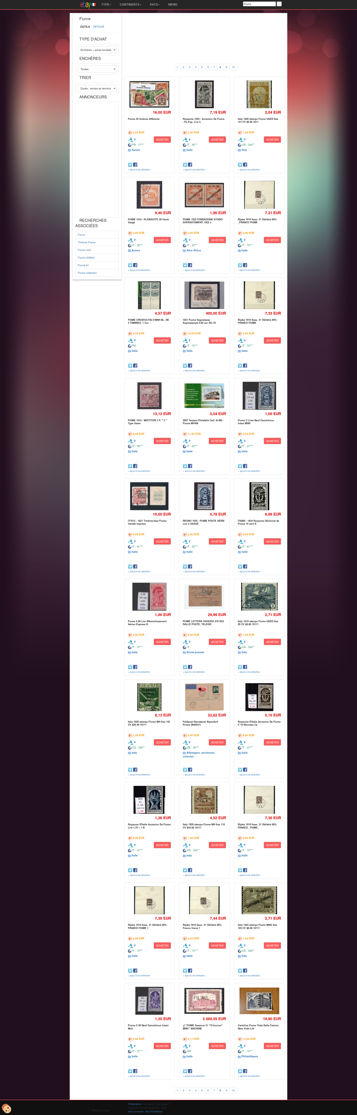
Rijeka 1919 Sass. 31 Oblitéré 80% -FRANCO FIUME (258, 321)
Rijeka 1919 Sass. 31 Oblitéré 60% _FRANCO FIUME (257, 220)
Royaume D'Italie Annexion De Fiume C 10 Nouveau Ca (259, 723)
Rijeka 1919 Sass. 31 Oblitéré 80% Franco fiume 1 (202, 926)
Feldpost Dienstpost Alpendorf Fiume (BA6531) (200, 723)
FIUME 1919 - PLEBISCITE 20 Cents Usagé (148, 220)
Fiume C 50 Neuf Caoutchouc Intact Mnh (148, 1026)
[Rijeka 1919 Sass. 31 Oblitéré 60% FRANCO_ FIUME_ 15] (259, 800)
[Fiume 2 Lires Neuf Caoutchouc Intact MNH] (259, 396)
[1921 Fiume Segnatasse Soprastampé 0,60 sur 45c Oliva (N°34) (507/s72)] (204, 295)
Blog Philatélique (154, 1111)
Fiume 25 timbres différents (144, 119)
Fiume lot (83, 265)
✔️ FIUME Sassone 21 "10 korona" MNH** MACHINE (202, 1026)
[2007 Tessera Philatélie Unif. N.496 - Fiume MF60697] (204, 395)
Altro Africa (193, 250)
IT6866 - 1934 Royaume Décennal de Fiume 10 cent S (258, 522)
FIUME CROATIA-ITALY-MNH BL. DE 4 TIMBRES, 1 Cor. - (148, 321)
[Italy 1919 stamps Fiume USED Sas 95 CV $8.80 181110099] (259, 597)
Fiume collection (87, 273)
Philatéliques (250, 1056)
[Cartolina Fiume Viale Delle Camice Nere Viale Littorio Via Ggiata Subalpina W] (259, 1001)
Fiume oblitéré (86, 257)
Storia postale (195, 652)
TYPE (105, 4)
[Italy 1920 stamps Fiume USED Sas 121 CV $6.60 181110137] (259, 94)
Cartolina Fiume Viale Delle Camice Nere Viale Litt (258, 1026)
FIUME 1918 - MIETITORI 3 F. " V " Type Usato (147, 421)
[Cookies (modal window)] (6, 1108)
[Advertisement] (97, 159)
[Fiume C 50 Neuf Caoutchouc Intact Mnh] (149, 1001)
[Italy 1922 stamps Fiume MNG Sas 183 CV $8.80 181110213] (259, 900)
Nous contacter (136, 1111)
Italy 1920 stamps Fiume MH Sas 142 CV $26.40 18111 (149, 723)
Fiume (81, 234)
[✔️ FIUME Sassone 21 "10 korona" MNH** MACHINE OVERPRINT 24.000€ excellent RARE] (204, 1001)
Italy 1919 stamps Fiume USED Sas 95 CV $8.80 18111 (258, 622)
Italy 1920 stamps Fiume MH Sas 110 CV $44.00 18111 (204, 826)
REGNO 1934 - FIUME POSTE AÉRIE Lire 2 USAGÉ (204, 522)
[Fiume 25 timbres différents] (149, 94)
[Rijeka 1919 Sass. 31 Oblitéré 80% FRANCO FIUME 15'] (149, 900)
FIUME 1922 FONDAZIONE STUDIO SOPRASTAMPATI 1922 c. (203, 220)
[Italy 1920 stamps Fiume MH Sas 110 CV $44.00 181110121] (204, 800)
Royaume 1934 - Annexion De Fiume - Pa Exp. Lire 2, (203, 120)
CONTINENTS (129, 4)
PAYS (153, 4)
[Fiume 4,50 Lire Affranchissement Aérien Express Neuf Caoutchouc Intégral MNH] (149, 597)
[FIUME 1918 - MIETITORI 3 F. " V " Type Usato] (149, 396)
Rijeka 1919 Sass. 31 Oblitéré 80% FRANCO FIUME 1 (147, 926)
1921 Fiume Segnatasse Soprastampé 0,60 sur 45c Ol (199, 321)
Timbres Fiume (87, 242)
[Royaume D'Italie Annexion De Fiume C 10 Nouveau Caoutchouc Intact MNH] (259, 697)
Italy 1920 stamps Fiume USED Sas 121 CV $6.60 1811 (258, 120)
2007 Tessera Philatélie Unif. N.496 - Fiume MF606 (203, 421)
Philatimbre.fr (135, 1104)
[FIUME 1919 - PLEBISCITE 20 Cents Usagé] (149, 195)
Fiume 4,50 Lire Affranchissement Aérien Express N (147, 622)
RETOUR (98, 26)
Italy (244, 150)
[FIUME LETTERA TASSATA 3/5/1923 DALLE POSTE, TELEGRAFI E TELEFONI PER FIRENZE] (204, 596)
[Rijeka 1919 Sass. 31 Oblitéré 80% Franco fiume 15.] (204, 900)
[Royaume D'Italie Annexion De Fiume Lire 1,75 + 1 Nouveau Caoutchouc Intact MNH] (149, 800)
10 (233, 67)
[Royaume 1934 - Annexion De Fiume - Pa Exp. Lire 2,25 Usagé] (204, 94)
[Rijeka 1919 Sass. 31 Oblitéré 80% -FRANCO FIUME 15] (259, 295)
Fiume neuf (84, 250)
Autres (136, 150)
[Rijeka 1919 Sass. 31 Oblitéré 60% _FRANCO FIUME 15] (259, 195)
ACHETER (162, 139)
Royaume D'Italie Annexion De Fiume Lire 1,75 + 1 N (149, 826)
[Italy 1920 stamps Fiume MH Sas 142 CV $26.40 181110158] (149, 697)
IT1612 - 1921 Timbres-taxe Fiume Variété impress (147, 522)
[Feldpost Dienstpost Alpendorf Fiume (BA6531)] (204, 697)
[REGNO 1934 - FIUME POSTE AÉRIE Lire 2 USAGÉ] (204, 496)
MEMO (172, 4)
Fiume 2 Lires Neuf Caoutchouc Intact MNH (256, 421)
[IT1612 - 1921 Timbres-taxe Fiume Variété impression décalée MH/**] (149, 496)
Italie (189, 150)
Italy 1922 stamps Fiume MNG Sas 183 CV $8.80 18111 (257, 926)
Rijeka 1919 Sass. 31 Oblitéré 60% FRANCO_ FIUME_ (257, 826)
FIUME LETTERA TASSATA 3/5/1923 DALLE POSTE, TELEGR (203, 622)
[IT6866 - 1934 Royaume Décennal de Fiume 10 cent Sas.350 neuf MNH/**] (259, 496)
